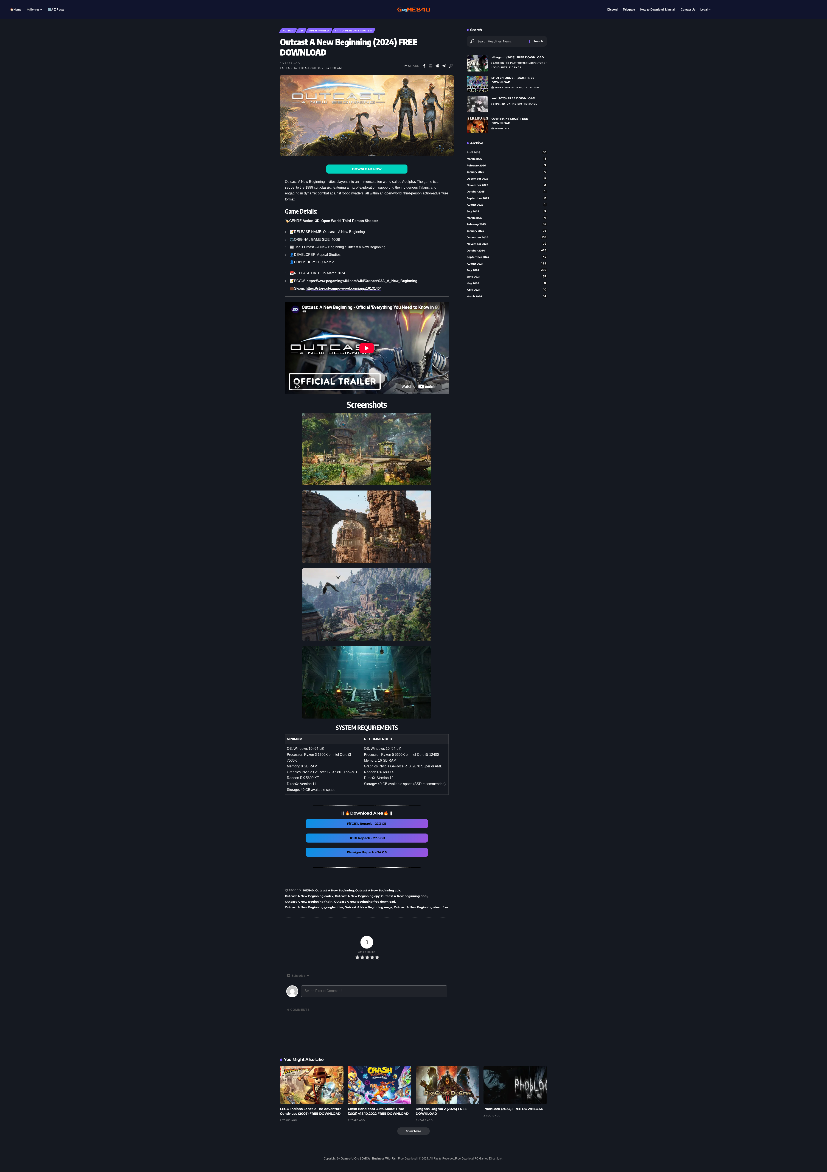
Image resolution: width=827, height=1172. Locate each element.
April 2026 (506, 152)
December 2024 (506, 237)
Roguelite (501, 128)
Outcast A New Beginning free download (364, 901)
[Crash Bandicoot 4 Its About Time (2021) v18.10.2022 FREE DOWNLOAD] (379, 1085)
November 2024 (506, 243)
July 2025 (506, 211)
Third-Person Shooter (353, 30)
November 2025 (506, 185)
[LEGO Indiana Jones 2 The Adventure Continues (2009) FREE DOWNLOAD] (312, 1085)
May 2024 (506, 283)
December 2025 (506, 178)
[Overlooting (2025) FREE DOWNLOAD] (477, 125)
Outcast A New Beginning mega (368, 907)
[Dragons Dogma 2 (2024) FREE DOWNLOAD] (447, 1085)
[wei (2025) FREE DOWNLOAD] (477, 104)
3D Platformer (517, 63)
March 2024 (506, 296)
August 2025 (506, 204)
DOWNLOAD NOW (367, 169)
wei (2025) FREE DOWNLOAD (513, 98)
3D (301, 30)
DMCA (366, 1158)
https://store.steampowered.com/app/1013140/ (343, 288)
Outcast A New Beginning (334, 890)
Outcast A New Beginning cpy (357, 896)
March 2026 (506, 158)
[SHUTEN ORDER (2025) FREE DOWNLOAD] (477, 84)
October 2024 (506, 250)
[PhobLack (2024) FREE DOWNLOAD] (515, 1085)
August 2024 (506, 263)
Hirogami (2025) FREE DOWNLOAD (517, 57)
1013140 (308, 890)
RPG (497, 103)
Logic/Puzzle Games (506, 67)
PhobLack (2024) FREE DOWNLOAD (513, 1109)
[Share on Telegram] (444, 65)
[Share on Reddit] (437, 65)
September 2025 (506, 198)
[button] (451, 65)
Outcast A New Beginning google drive (314, 907)
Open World (319, 30)
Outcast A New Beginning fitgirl (309, 901)
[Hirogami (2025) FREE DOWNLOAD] (477, 63)
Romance (530, 103)
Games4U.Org (350, 1158)
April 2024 (506, 289)
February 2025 (506, 224)
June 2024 (506, 276)
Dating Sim (531, 87)
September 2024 (506, 257)
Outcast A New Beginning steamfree (421, 907)
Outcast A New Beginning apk (377, 890)
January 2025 (506, 231)
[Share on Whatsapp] (431, 65)
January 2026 (506, 172)
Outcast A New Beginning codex (309, 896)
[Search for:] (501, 41)
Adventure (537, 63)
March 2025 (506, 217)
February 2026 (506, 165)
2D (503, 103)
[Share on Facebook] (424, 65)
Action (288, 30)
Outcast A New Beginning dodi (404, 896)
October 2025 (506, 191)
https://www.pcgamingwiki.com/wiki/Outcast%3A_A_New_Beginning (361, 281)
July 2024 (506, 270)
